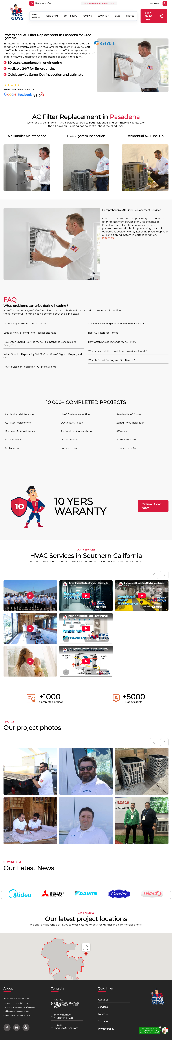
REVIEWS (87, 16)
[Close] (87, 946)
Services (103, 1007)
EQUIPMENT (103, 16)
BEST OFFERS (36, 16)
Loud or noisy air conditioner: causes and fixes (30, 332)
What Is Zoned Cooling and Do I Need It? (111, 360)
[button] (164, 742)
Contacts (103, 1021)
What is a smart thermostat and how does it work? (117, 351)
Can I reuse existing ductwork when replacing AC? (117, 323)
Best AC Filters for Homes (103, 332)
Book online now (148, 16)
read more (108, 238)
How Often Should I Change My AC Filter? (112, 341)
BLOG (117, 16)
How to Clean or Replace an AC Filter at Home (30, 366)
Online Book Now (151, 506)
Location (103, 1014)
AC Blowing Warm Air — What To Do (25, 323)
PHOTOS (130, 16)
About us (103, 999)
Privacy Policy (106, 1028)
